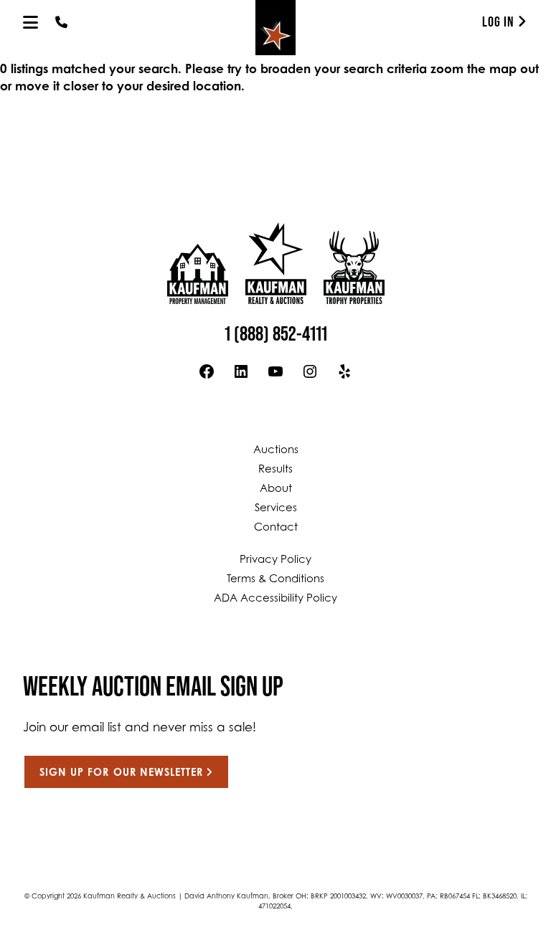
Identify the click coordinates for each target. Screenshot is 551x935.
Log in (498, 21)
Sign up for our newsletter (121, 774)
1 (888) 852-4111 (276, 333)
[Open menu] (30, 22)
